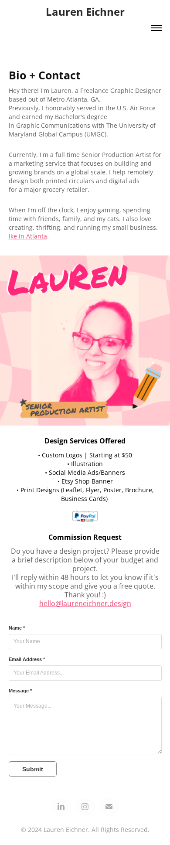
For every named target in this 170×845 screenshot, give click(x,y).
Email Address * (27, 659)
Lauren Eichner (85, 11)
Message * (20, 690)
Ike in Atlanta (28, 236)
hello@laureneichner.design (85, 603)
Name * (17, 627)
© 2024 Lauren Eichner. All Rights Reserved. (85, 829)
